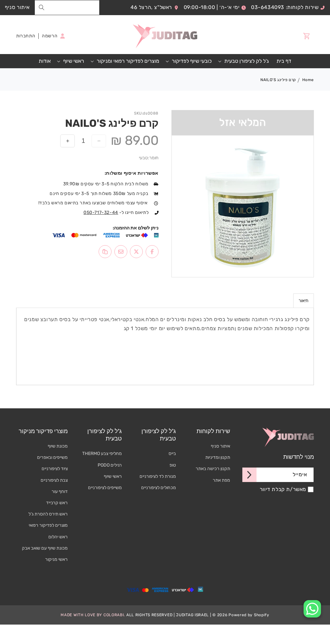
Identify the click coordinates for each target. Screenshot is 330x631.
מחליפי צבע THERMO (102, 453)
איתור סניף (17, 7)
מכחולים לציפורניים (158, 487)
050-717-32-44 (100, 212)
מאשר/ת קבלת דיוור (283, 489)
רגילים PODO (110, 465)
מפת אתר (221, 480)
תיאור (303, 300)
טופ (173, 465)
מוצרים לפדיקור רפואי (48, 525)
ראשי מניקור (56, 559)
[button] (244, 61)
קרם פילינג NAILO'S (278, 80)
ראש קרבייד (57, 503)
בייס (172, 453)
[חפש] (41, 7)
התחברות (25, 36)
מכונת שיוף (58, 446)
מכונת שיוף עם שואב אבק (45, 548)
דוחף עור (60, 491)
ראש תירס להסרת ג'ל (48, 514)
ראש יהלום (58, 537)
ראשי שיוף (113, 476)
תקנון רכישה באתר (213, 468)
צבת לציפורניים (54, 480)
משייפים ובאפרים (52, 457)
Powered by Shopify (248, 615)
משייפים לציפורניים (105, 487)
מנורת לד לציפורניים (158, 476)
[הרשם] (249, 475)
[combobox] (67, 7)
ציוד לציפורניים (55, 468)
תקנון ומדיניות (217, 457)
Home (308, 80)
